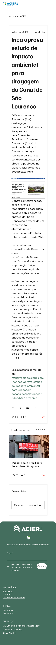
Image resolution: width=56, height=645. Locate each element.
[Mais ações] (43, 32)
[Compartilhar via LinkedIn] (27, 407)
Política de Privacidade (14, 597)
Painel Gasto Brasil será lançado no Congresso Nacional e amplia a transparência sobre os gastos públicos (27, 464)
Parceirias (8, 591)
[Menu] (50, 3)
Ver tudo (40, 429)
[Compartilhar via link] (34, 407)
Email (10, 553)
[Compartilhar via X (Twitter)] (20, 407)
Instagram (8, 613)
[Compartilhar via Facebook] (12, 407)
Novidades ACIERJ (18, 16)
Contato (7, 594)
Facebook (8, 610)
